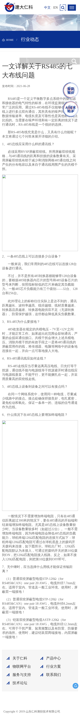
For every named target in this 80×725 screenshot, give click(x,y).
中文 (47, 7)
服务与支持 (22, 675)
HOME (10, 40)
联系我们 (53, 675)
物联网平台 (22, 666)
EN (55, 7)
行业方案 (53, 666)
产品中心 (53, 658)
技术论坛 (20, 683)
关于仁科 (20, 658)
